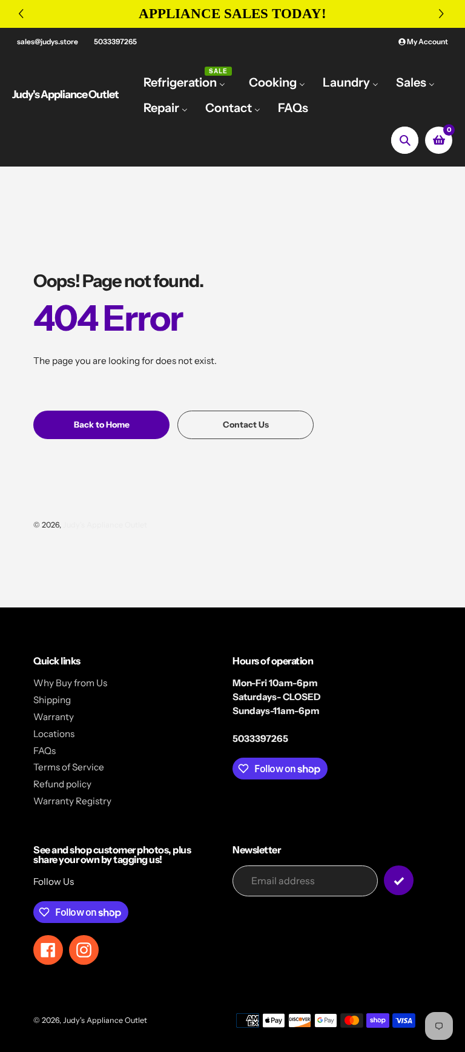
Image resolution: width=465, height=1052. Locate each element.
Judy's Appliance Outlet (65, 94)
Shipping (52, 700)
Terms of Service (68, 767)
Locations (53, 733)
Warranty (53, 717)
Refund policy (62, 784)
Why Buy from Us (70, 683)
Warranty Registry (72, 801)
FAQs (44, 750)
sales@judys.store (47, 41)
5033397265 (115, 41)
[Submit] (399, 880)
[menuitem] (187, 81)
